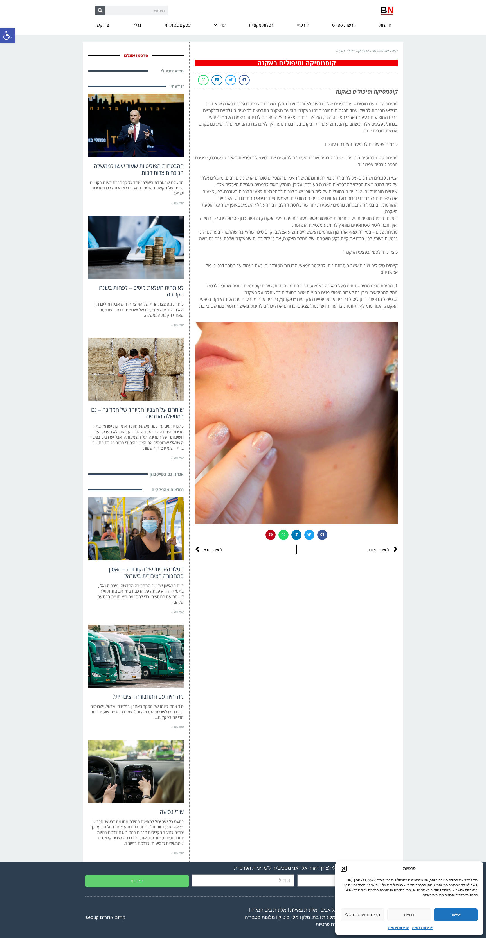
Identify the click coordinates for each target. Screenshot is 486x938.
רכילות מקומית (261, 25)
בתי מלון (310, 917)
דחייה (409, 914)
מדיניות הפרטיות (250, 868)
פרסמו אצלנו (136, 55)
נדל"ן (136, 25)
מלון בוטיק (288, 917)
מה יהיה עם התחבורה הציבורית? (148, 696)
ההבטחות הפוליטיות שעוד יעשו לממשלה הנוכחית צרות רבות (139, 169)
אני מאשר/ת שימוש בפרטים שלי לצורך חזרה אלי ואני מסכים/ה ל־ (314, 868)
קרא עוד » (177, 203)
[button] (7, 35)
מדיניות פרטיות (422, 928)
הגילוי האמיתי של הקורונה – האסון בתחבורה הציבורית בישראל (146, 572)
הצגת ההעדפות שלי (362, 914)
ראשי (395, 51)
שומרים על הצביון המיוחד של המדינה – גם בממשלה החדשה (137, 413)
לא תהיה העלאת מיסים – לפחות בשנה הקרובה (141, 291)
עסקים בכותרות (178, 25)
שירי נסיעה (172, 811)
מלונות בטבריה (260, 917)
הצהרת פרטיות (330, 924)
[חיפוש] (100, 10)
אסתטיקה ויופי (380, 51)
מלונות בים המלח (269, 910)
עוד (223, 25)
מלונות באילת (304, 910)
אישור (456, 914)
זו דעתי (303, 25)
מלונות (329, 917)
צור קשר (102, 25)
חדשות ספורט (344, 25)
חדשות (385, 25)
